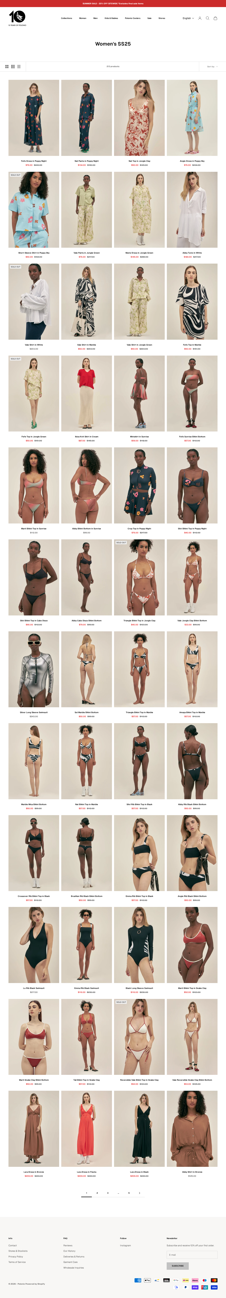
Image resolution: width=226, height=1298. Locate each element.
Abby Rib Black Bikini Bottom (192, 804)
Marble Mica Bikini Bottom (33, 804)
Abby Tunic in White (192, 253)
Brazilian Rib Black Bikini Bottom (86, 896)
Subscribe (178, 1265)
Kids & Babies (111, 18)
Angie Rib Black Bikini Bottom (192, 896)
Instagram (125, 1245)
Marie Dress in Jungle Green (139, 253)
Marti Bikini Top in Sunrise (33, 528)
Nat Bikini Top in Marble (86, 804)
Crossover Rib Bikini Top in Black (34, 896)
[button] (187, 18)
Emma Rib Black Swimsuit (86, 988)
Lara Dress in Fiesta (86, 1172)
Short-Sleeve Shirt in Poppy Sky (33, 253)
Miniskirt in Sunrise (139, 436)
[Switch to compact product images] (18, 66)
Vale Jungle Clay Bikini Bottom (192, 620)
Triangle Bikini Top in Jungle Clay (139, 620)
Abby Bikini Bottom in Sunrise (86, 528)
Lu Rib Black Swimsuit (33, 988)
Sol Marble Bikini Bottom (87, 712)
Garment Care (70, 1262)
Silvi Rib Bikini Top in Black (139, 804)
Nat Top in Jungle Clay (139, 161)
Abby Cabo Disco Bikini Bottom (87, 620)
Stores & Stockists (18, 1250)
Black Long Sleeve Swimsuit (139, 988)
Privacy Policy (15, 1256)
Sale (149, 18)
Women (82, 18)
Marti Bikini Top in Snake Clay (192, 988)
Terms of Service (17, 1262)
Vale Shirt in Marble (86, 345)
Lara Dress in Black (139, 1172)
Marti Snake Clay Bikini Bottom (34, 1080)
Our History (69, 1250)
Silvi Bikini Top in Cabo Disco (34, 620)
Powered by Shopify (35, 1284)
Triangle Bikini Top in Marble (139, 712)
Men (95, 18)
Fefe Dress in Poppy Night (34, 161)
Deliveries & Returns (73, 1256)
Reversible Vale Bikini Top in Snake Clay (139, 1080)
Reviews (67, 1245)
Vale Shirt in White (34, 345)
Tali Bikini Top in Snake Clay (86, 1080)
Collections (66, 18)
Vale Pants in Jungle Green (87, 253)
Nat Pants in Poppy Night (87, 161)
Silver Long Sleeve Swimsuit (34, 712)
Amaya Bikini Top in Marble (192, 712)
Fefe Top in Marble (192, 345)
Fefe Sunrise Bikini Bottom (192, 436)
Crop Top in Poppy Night (139, 528)
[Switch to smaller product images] (12, 66)
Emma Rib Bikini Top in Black (139, 896)
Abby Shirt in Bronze (192, 1172)
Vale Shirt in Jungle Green (139, 345)
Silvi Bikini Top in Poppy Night (192, 528)
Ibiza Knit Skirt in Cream (86, 436)
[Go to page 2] (139, 1193)
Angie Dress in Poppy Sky (192, 161)
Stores (162, 18)
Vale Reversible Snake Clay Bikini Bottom (192, 1080)
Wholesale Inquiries (73, 1267)
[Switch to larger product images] (6, 66)
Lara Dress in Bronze (34, 1172)
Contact (12, 1245)
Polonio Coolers (132, 18)
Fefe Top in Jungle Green (34, 436)
